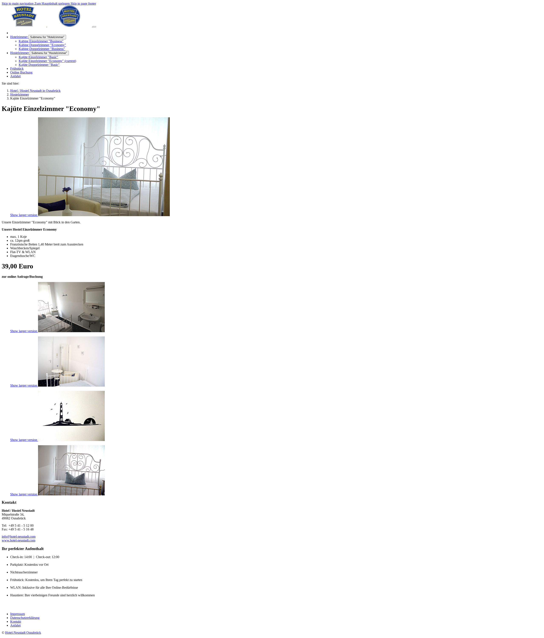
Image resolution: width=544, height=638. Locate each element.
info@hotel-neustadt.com (18, 536)
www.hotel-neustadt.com (18, 540)
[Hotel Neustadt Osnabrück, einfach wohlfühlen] (47, 25)
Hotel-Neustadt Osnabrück (23, 632)
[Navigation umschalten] (94, 26)
